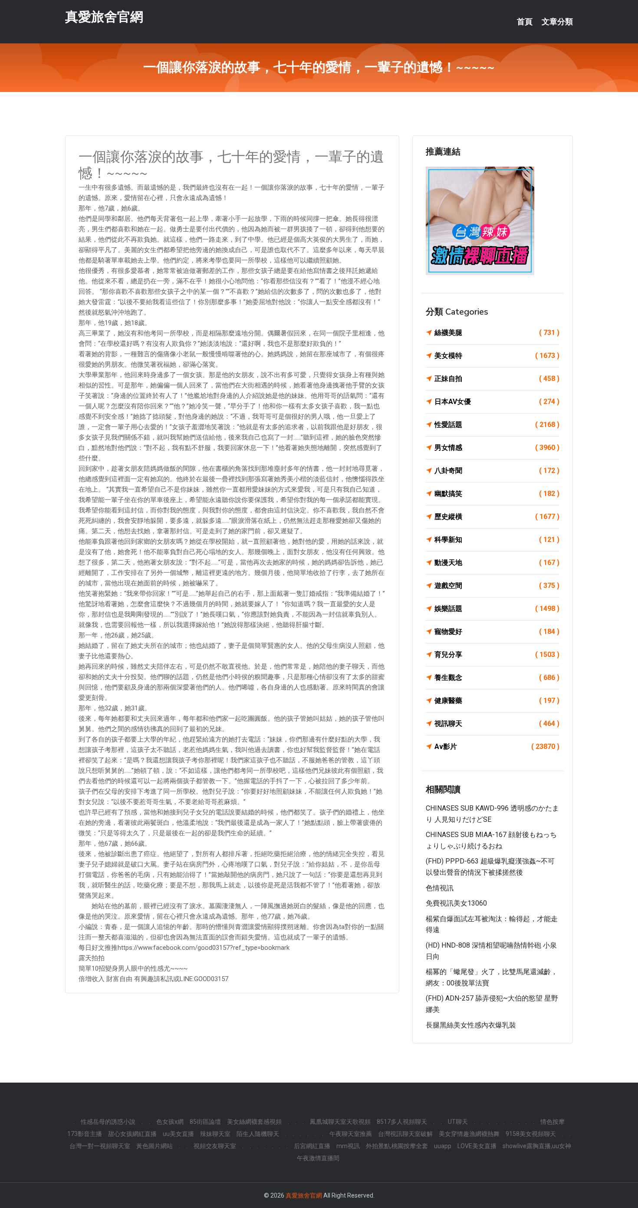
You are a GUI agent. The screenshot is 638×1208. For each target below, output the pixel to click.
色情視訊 (440, 888)
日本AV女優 (496, 401)
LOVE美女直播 (477, 1145)
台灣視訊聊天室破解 (405, 1133)
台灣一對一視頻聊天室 (99, 1145)
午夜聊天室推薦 (350, 1133)
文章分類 (557, 21)
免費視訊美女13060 (456, 903)
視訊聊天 (496, 723)
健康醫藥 (496, 700)
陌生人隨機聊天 (258, 1133)
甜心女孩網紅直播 (132, 1133)
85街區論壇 (205, 1121)
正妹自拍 (496, 378)
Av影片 (496, 746)
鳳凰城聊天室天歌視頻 (340, 1121)
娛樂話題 (496, 608)
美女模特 (496, 355)
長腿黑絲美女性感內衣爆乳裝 (471, 1025)
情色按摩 (552, 1121)
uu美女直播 (178, 1133)
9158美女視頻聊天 (531, 1133)
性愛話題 (496, 424)
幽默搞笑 (496, 493)
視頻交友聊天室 (215, 1145)
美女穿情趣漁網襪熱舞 (469, 1133)
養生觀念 (496, 677)
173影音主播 (84, 1133)
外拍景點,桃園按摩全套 (397, 1145)
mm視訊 (348, 1145)
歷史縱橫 (496, 516)
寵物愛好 (496, 631)
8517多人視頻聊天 (402, 1121)
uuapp (442, 1145)
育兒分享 (496, 654)
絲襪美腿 (496, 332)
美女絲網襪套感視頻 (254, 1121)
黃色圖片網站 (154, 1145)
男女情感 (496, 447)
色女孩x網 (170, 1121)
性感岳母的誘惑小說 (108, 1121)
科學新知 (496, 539)
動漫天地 (496, 562)
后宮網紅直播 (312, 1145)
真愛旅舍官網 (104, 16)
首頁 (525, 21)
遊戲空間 (496, 585)
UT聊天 (458, 1121)
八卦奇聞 (496, 470)
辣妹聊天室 (215, 1133)
